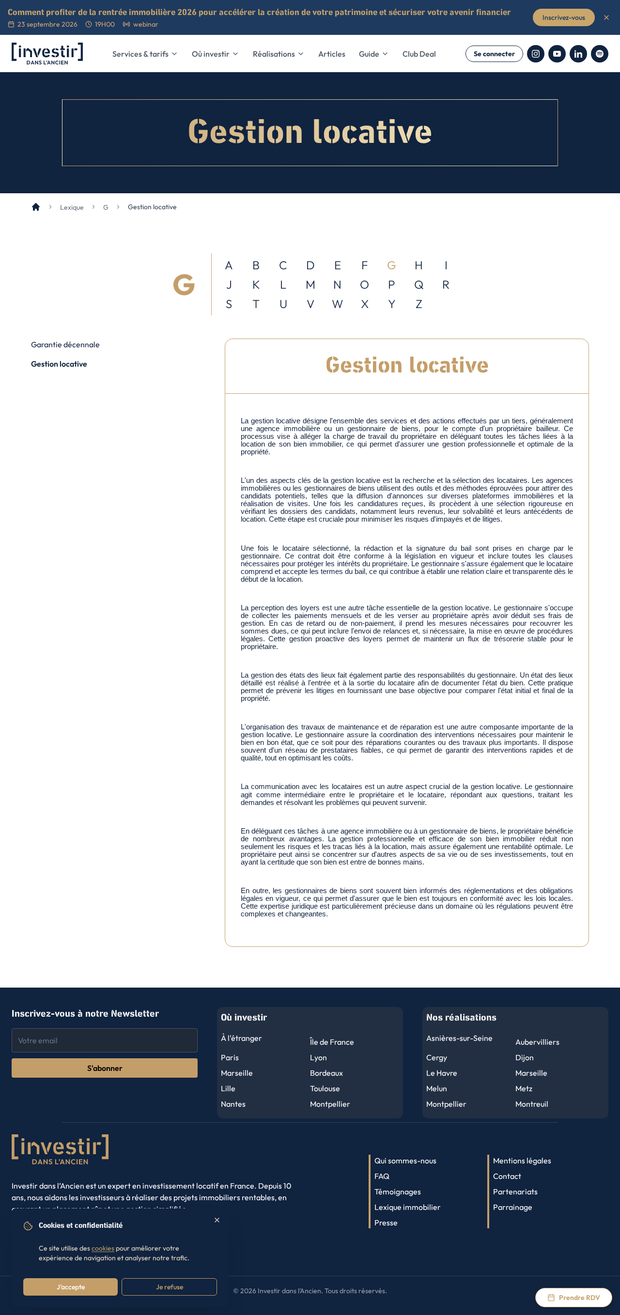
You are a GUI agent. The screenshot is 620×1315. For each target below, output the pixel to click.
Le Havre (441, 1073)
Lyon (318, 1057)
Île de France (332, 1042)
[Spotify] (599, 53)
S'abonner (105, 1068)
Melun (436, 1088)
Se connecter (494, 53)
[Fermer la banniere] (606, 17)
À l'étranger (241, 1038)
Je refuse (169, 1287)
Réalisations (274, 54)
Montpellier (330, 1104)
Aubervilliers (537, 1042)
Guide (369, 54)
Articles (331, 54)
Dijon (524, 1057)
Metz (523, 1088)
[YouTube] (557, 53)
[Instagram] (535, 53)
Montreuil (531, 1104)
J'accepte (71, 1287)
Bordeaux (326, 1073)
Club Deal (419, 54)
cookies (103, 1248)
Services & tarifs (140, 54)
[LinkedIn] (578, 53)
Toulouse (325, 1088)
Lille (228, 1088)
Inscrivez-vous (563, 17)
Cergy (436, 1057)
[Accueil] (36, 207)
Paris (230, 1057)
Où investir (211, 54)
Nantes (233, 1104)
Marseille (237, 1073)
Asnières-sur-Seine (459, 1038)
